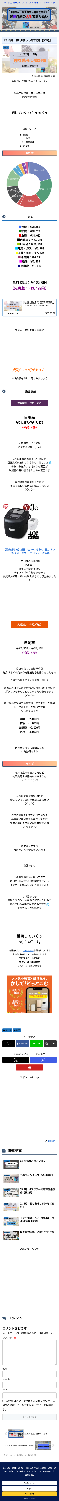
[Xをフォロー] (15, 1060)
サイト (6, 1390)
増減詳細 (30, 142)
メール (6, 1379)
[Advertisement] (29, 1109)
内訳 (28, 138)
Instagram (28, 950)
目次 (25, 129)
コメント (9, 1337)
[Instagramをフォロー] (43, 1060)
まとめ (26, 146)
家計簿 (8, 1030)
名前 (4, 1368)
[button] (50, 1043)
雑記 (18, 1030)
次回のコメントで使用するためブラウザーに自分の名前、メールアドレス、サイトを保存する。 (28, 1405)
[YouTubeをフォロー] (29, 1067)
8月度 (25, 135)
